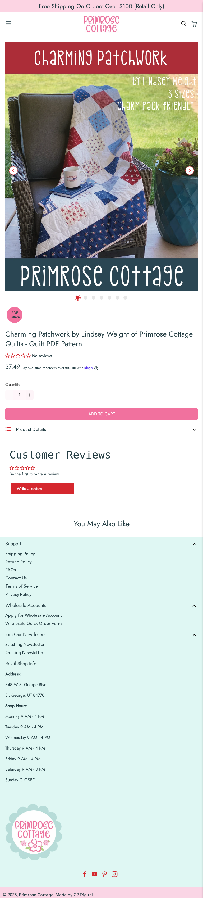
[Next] (189, 170)
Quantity (12, 385)
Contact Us (16, 578)
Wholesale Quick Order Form (33, 623)
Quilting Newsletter (24, 653)
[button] (18, 356)
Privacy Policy (18, 594)
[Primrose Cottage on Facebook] (84, 876)
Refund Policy (18, 562)
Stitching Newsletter (25, 644)
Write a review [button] (29, 489)
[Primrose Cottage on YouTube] (94, 876)
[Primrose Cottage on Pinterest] (105, 876)
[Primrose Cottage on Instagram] (115, 876)
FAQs (10, 570)
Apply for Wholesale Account (33, 615)
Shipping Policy (20, 554)
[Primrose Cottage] (101, 24)
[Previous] (13, 170)
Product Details (30, 430)
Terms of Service (21, 586)
